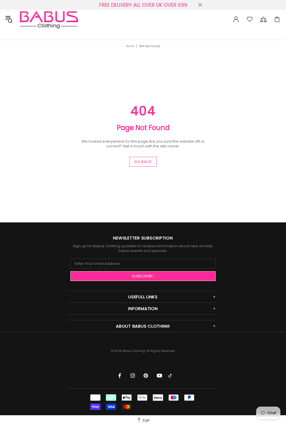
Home (130, 46)
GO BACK (143, 161)
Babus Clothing (48, 19)
